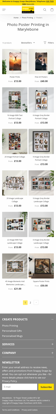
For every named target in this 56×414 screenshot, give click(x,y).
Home (16, 17)
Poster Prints (15, 77)
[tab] (28, 319)
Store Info (30, 4)
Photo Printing (27, 17)
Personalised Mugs (12, 336)
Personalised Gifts (12, 330)
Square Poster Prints (41, 281)
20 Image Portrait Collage (15, 157)
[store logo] (28, 9)
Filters (51, 42)
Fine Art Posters (41, 77)
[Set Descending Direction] (34, 42)
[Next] (36, 302)
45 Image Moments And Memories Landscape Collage (14, 284)
